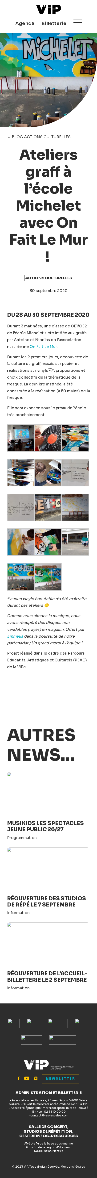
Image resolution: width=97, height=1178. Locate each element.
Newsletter (60, 1079)
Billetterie (53, 23)
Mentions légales (73, 1166)
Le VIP (48, 9)
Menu (77, 22)
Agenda (24, 23)
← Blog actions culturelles (39, 136)
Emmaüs (15, 636)
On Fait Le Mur (43, 346)
